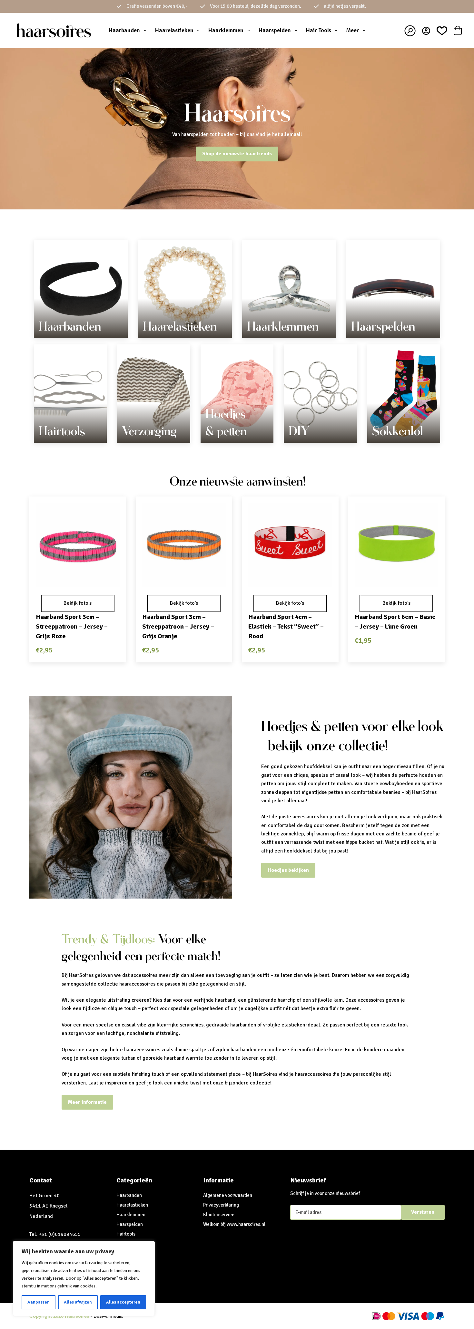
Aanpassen (38, 1302)
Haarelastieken (174, 30)
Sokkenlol (397, 431)
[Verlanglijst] (442, 30)
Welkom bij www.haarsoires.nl (234, 1224)
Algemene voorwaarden (227, 1195)
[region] (84, 1278)
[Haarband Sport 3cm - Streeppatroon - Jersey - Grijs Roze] (78, 545)
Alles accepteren (123, 1302)
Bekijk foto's (78, 603)
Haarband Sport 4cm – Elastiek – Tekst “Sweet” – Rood (286, 626)
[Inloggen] (426, 31)
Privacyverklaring (221, 1205)
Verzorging (149, 431)
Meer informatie (87, 1102)
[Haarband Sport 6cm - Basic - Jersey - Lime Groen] (397, 545)
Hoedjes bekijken (288, 870)
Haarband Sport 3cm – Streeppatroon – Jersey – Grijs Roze (72, 626)
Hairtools (62, 431)
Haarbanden (124, 30)
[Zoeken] (410, 30)
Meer (352, 30)
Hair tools (318, 30)
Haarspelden (275, 30)
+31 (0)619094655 (60, 1234)
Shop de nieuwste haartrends (237, 153)
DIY (299, 431)
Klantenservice (218, 1215)
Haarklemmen (225, 30)
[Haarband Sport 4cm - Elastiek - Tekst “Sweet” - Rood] (290, 545)
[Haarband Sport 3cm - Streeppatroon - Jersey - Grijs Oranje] (184, 545)
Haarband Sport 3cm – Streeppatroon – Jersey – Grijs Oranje (178, 626)
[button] (77, 578)
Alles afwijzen (78, 1302)
